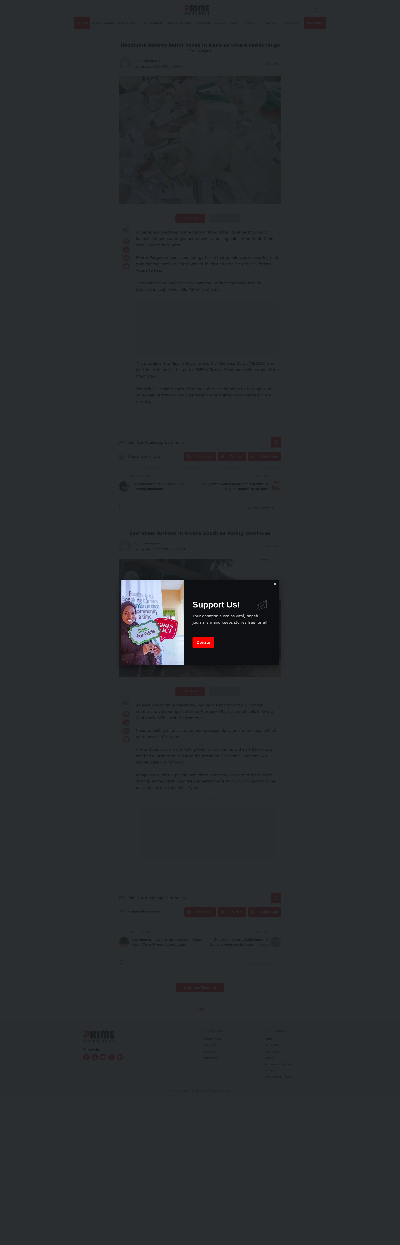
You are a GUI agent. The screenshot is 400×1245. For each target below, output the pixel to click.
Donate (203, 642)
